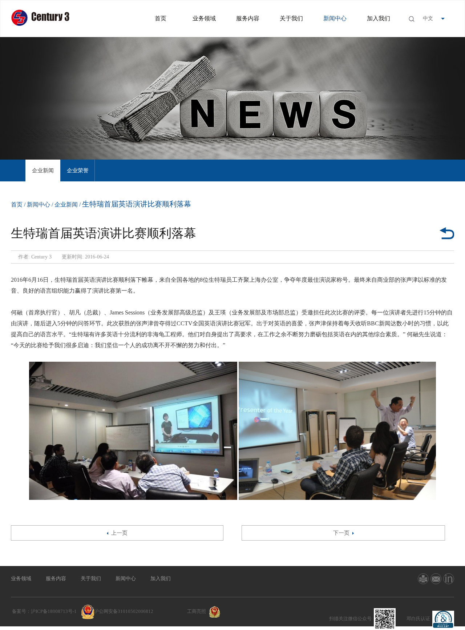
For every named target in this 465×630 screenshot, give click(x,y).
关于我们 (291, 18)
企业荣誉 (78, 170)
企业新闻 (43, 170)
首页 (160, 18)
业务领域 (204, 18)
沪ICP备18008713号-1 (54, 611)
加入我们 (378, 18)
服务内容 (247, 18)
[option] (42, 170)
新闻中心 (335, 18)
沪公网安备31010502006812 (123, 611)
